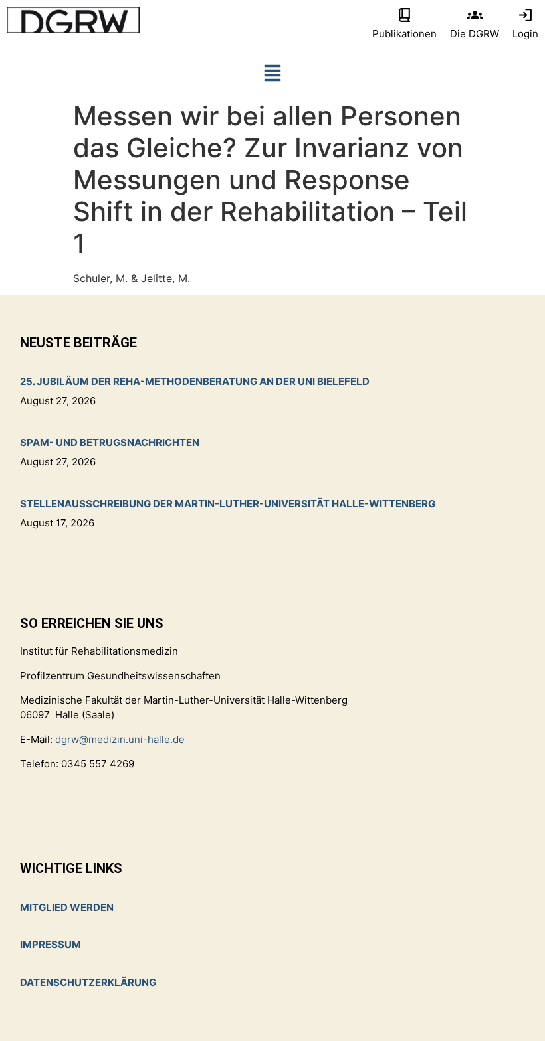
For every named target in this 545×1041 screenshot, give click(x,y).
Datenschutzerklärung (88, 982)
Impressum (50, 944)
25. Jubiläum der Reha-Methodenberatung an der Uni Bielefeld (195, 381)
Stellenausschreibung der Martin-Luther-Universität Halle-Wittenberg (227, 503)
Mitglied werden (67, 907)
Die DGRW (474, 33)
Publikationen (404, 33)
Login (525, 33)
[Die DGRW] (475, 15)
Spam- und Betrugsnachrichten (109, 442)
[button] (272, 76)
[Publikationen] (404, 15)
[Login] (525, 15)
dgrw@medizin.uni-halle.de (120, 739)
